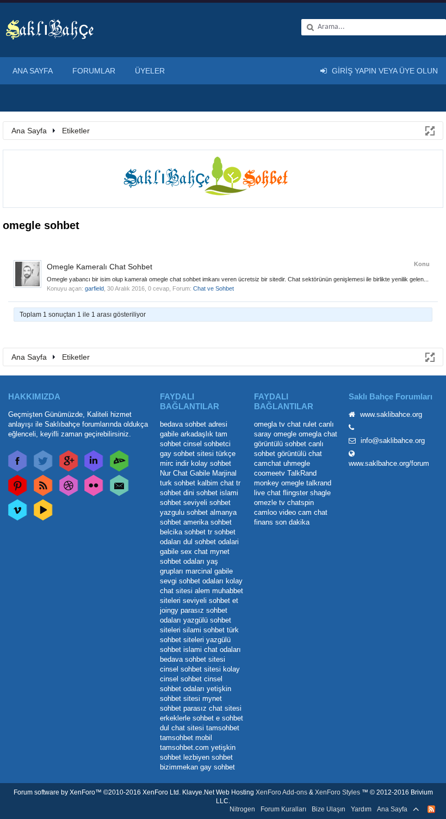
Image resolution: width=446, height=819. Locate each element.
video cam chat (303, 512)
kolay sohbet (211, 463)
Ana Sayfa (33, 70)
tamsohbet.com (184, 747)
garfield (94, 288)
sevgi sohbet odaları (192, 581)
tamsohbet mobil (186, 738)
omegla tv (269, 424)
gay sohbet (217, 767)
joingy (169, 610)
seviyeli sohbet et (210, 600)
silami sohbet (204, 630)
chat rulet (302, 424)
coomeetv (269, 473)
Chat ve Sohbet (213, 288)
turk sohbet (177, 483)
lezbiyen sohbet (208, 757)
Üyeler (150, 70)
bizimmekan (179, 767)
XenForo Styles (337, 792)
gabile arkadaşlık (186, 434)
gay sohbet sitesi (187, 453)
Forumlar (93, 70)
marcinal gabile (209, 571)
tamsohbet (222, 728)
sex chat (194, 551)
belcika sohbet (183, 532)
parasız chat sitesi (212, 708)
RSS (431, 809)
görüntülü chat (299, 453)
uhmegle (296, 463)
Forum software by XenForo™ (97, 792)
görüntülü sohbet (280, 444)
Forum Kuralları (283, 809)
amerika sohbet (207, 522)
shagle (320, 493)
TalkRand (302, 473)
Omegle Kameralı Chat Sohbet (99, 266)
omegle (285, 434)
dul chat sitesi (182, 728)
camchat (267, 463)
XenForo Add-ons (281, 792)
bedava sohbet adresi (193, 424)
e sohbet (229, 718)
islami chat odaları (212, 649)
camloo (265, 512)
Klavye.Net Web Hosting (218, 792)
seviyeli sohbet (207, 502)
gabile (169, 551)
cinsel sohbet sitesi (190, 669)
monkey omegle (279, 483)
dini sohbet (200, 493)
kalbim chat (215, 483)
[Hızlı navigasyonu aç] (429, 130)
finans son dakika (281, 522)
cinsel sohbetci (207, 444)
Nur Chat (174, 473)
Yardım (361, 809)
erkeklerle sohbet (187, 718)
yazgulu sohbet (184, 512)
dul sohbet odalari (211, 542)
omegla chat (318, 434)
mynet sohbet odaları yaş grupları (195, 561)
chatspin (300, 502)
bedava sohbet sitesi (192, 659)
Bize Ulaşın (328, 809)
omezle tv (269, 502)
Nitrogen (242, 809)
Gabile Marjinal (213, 473)
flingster (295, 493)
